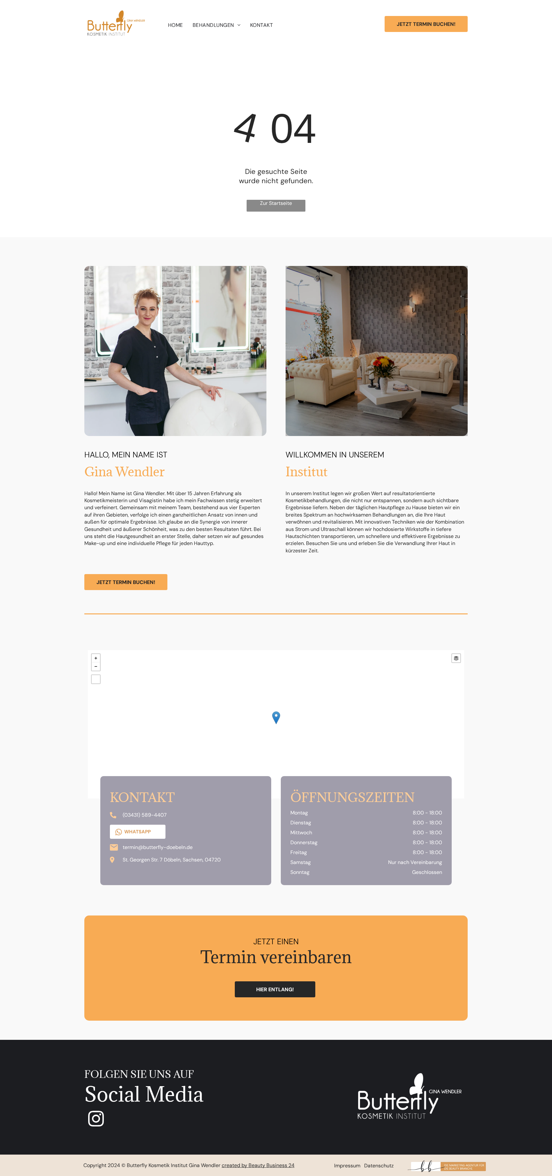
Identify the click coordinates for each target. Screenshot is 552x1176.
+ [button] (96, 658)
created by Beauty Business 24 (258, 1165)
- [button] (96, 666)
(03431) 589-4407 (145, 815)
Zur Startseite (276, 203)
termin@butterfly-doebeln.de (158, 847)
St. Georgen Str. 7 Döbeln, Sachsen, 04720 (172, 859)
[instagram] (96, 1119)
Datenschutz (379, 1165)
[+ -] (276, 724)
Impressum (347, 1165)
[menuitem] (175, 25)
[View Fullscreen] (96, 679)
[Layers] (456, 658)
